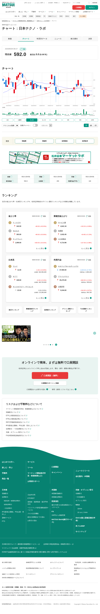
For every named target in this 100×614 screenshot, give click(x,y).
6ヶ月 (44, 120)
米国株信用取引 (57, 497)
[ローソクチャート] (86, 125)
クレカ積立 (83, 16)
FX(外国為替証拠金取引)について (17, 435)
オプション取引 (81, 500)
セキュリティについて (57, 562)
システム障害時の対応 (9, 568)
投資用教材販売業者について (35, 568)
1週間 (19, 120)
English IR (66, 2)
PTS (3, 521)
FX (44, 16)
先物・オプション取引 (84, 490)
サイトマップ (81, 532)
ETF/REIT (31, 498)
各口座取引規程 (7, 562)
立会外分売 (31, 495)
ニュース (58, 39)
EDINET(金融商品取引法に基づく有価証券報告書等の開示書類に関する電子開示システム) (33, 552)
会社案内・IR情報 (53, 2)
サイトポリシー (31, 574)
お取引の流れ (32, 520)
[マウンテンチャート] (91, 125)
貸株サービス (6, 518)
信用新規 (65, 141)
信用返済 (85, 141)
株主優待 (74, 39)
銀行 (74, 16)
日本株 (24, 16)
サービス (41, 12)
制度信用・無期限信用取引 (12, 501)
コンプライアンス (55, 568)
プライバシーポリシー (57, 574)
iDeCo (67, 16)
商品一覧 (17, 16)
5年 (80, 120)
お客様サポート (88, 12)
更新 (24, 49)
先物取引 (79, 493)
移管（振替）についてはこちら (63, 389)
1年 (56, 120)
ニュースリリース (83, 471)
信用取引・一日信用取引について (17, 429)
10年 (92, 120)
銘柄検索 (94, 2)
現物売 (44, 141)
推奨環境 (76, 574)
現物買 (24, 141)
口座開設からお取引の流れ (36, 389)
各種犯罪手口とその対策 (33, 562)
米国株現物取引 (57, 493)
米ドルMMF (80, 526)
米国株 (31, 16)
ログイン (92, 7)
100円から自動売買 (58, 515)
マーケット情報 (74, 12)
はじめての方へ (11, 12)
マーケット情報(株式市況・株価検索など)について (23, 409)
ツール (51, 12)
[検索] (89, 2)
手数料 (33, 12)
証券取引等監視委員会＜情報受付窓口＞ (58, 544)
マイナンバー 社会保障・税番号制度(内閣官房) (18, 548)
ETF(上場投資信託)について (16, 415)
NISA (61, 16)
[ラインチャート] (95, 125)
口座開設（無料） (51, 375)
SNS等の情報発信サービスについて (13, 577)
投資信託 (38, 16)
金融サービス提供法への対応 (11, 574)
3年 (68, 120)
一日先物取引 (80, 497)
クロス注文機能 (33, 513)
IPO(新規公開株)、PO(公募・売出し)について (22, 425)
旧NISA (80, 508)
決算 (90, 39)
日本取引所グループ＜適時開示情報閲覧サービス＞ (20, 544)
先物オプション (52, 16)
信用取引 (5, 497)
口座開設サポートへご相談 (50, 383)
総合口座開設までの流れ (36, 517)
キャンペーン (61, 12)
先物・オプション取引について (17, 432)
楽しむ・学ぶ (23, 12)
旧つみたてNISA (83, 512)
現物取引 (5, 493)
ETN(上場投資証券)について (16, 419)
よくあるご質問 (39, 2)
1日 (7, 120)
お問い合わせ (27, 2)
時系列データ (42, 39)
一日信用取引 (8, 508)
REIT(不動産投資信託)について (17, 422)
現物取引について (12, 412)
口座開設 (79, 7)
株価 (10, 39)
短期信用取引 (8, 504)
